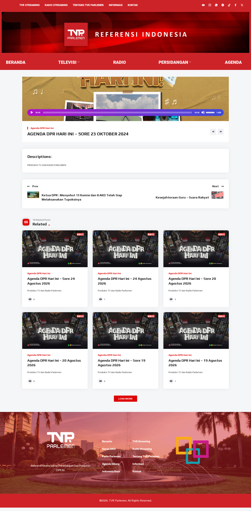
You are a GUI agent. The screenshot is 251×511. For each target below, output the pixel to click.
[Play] (31, 112)
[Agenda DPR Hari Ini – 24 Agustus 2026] (125, 248)
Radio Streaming (56, 5)
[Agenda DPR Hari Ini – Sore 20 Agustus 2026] (196, 248)
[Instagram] (209, 5)
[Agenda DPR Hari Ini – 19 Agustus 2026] (196, 330)
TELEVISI (67, 62)
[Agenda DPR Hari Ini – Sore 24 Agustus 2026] (55, 248)
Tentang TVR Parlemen (88, 5)
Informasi (116, 5)
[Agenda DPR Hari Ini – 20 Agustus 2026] (55, 330)
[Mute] (203, 112)
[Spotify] (222, 5)
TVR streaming (29, 5)
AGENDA (233, 62)
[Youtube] (203, 5)
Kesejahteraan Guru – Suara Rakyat (182, 197)
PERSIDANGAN (173, 62)
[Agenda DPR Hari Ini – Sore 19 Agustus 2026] (125, 330)
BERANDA (15, 62)
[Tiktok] (229, 5)
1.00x (218, 113)
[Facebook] (235, 5)
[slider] (210, 112)
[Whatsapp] (216, 5)
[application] (125, 112)
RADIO (119, 62)
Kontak (133, 5)
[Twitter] (242, 5)
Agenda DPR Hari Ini (42, 128)
